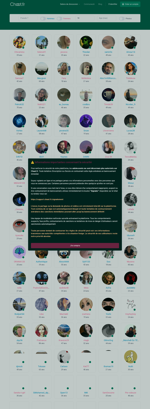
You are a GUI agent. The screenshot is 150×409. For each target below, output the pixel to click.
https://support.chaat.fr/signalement (47, 199)
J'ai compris (75, 245)
